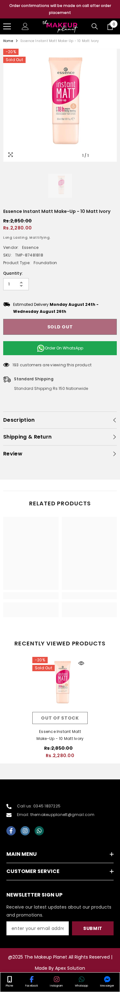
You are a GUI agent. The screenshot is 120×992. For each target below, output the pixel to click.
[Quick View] (81, 663)
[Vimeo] (39, 830)
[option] (60, 9)
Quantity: (13, 273)
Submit (92, 928)
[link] (31, 595)
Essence (30, 247)
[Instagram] (25, 830)
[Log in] (25, 26)
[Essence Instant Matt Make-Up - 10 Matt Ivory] (60, 684)
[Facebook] (11, 830)
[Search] (95, 26)
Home (8, 41)
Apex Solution (70, 968)
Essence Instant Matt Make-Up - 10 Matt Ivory (60, 735)
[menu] (7, 26)
